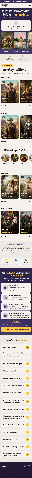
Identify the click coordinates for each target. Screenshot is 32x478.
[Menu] (30, 5)
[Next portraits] (29, 106)
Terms (8, 470)
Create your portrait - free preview (17, 329)
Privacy (3, 470)
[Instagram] (25, 466)
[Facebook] (29, 466)
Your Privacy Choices (17, 470)
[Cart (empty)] (26, 5)
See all (3, 106)
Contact (26, 470)
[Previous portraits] (25, 106)
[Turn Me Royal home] (4, 5)
